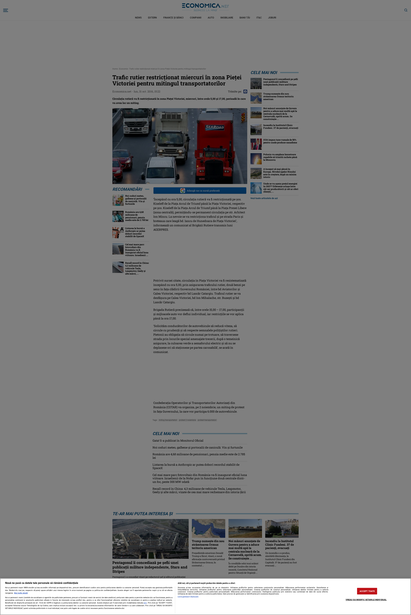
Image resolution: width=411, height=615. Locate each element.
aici (145, 603)
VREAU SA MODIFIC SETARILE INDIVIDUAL (366, 599)
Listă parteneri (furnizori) (188, 597)
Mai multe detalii (21, 593)
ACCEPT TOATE (367, 591)
